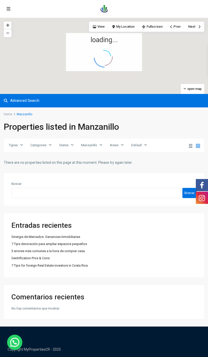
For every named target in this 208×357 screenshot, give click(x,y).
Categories (38, 145)
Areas (114, 145)
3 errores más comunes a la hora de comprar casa (48, 251)
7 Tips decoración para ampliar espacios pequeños (49, 244)
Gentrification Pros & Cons (30, 258)
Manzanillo (89, 145)
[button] (14, 342)
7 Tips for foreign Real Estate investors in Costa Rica (49, 265)
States (63, 145)
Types (13, 145)
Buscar (16, 184)
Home (8, 114)
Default (136, 145)
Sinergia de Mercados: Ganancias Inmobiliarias (45, 237)
